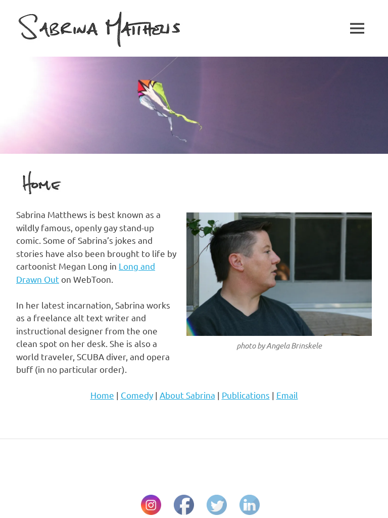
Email (287, 395)
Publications (246, 395)
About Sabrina (187, 395)
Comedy (137, 395)
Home (102, 395)
